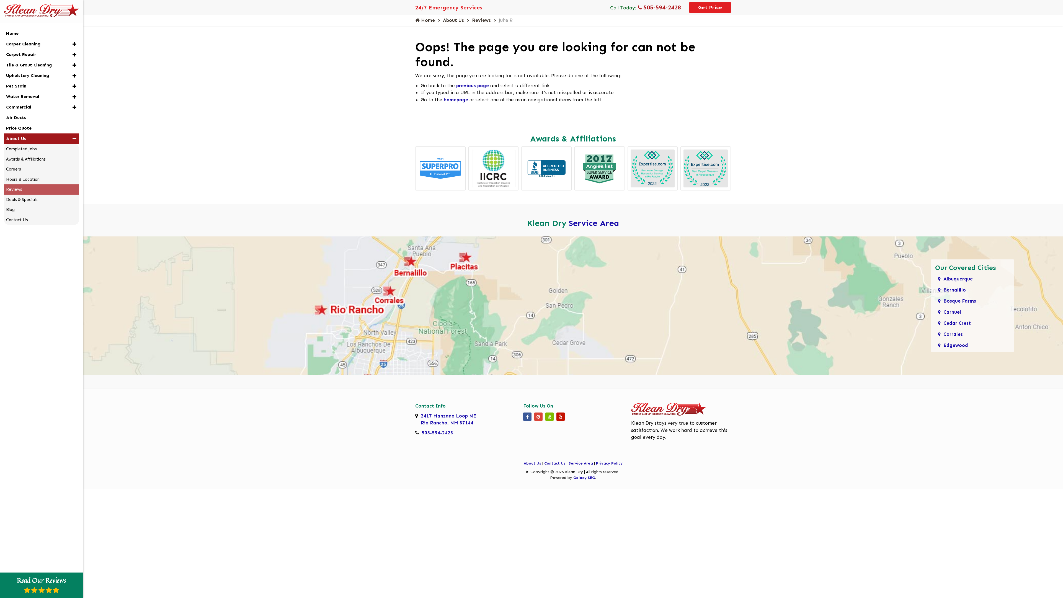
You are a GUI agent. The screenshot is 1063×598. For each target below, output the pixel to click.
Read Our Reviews (41, 580)
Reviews (481, 20)
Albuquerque (958, 279)
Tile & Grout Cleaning (29, 65)
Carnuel (952, 312)
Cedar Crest (957, 323)
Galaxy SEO (584, 477)
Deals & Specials (22, 199)
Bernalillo (954, 290)
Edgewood (955, 345)
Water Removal (22, 96)
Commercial (18, 107)
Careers (13, 169)
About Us (453, 20)
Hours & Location (23, 179)
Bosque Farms (959, 301)
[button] (74, 44)
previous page (472, 85)
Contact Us (555, 463)
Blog (10, 209)
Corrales (953, 334)
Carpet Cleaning (23, 44)
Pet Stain (16, 86)
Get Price (710, 7)
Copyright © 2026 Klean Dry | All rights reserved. (575, 472)
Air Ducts (16, 117)
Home (427, 20)
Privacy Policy (609, 463)
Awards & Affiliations (26, 159)
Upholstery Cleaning (27, 75)
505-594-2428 (661, 7)
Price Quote (19, 128)
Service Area (594, 223)
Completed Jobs (21, 148)
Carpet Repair (21, 54)
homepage (456, 99)
